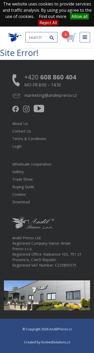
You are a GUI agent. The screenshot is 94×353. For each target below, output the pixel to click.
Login (17, 146)
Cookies (19, 194)
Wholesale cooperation (31, 164)
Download (21, 201)
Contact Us (21, 131)
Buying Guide (23, 186)
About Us (20, 123)
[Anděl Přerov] (14, 37)
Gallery (18, 171)
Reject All (48, 23)
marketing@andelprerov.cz (50, 95)
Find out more (52, 16)
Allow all (79, 16)
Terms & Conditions (29, 138)
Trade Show (22, 179)
